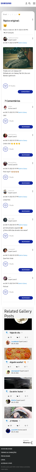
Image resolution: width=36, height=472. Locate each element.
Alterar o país (6, 463)
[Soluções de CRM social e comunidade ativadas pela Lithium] (27, 442)
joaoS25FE (14, 430)
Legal (3, 460)
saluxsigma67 (15, 371)
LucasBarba (14, 341)
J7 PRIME (14, 421)
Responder (26, 127)
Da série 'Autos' (16, 391)
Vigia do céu (15, 333)
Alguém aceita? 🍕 (18, 362)
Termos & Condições (8, 452)
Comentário (25, 92)
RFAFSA (13, 400)
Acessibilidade (6, 449)
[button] (29, 38)
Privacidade (5, 456)
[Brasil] (6, 3)
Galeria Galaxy (22, 43)
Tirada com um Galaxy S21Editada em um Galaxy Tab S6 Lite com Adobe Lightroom (16, 73)
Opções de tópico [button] (29, 19)
